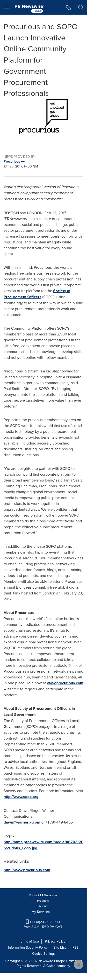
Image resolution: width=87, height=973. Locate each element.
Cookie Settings (44, 953)
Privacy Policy (55, 941)
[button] (43, 116)
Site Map (60, 947)
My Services (41, 911)
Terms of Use (29, 941)
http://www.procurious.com (27, 870)
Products (43, 901)
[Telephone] (68, 7)
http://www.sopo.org (21, 796)
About (43, 906)
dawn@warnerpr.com (22, 822)
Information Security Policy (28, 947)
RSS (75, 947)
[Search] (81, 7)
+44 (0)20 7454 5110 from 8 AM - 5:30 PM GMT (43, 924)
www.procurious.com (65, 683)
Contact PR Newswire (43, 895)
